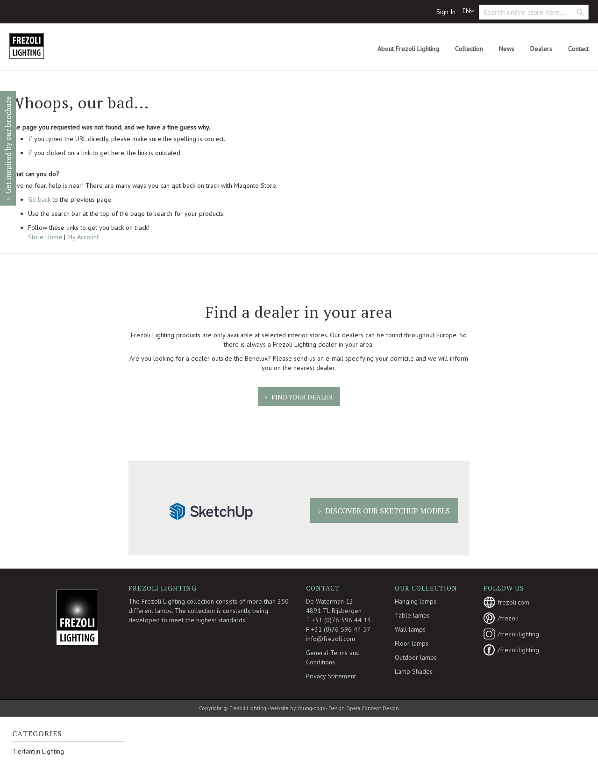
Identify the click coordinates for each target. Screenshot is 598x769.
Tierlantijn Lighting (38, 751)
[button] (469, 11)
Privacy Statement (331, 676)
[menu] (483, 49)
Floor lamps (411, 643)
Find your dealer (302, 396)
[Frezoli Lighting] (49, 46)
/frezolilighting (518, 634)
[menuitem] (408, 49)
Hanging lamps (415, 601)
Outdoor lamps (416, 657)
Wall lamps (410, 629)
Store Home (45, 237)
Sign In (446, 11)
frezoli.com (513, 602)
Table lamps (412, 615)
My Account (83, 237)
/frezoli (508, 618)
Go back (39, 199)
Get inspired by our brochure (8, 145)
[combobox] (534, 12)
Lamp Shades (414, 671)
